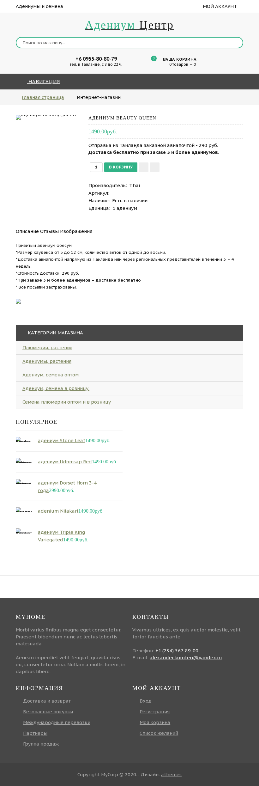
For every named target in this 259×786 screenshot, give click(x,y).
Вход (146, 701)
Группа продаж (41, 744)
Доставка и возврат (47, 701)
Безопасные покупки (48, 712)
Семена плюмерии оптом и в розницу (66, 402)
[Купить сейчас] (155, 167)
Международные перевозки (56, 722)
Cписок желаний (159, 733)
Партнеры (35, 733)
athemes (171, 774)
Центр (129, 25)
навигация (43, 81)
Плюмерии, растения (47, 347)
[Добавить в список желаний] (143, 167)
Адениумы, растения (46, 361)
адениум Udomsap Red (65, 462)
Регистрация (155, 712)
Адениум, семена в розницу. (55, 388)
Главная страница (43, 97)
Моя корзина (155, 722)
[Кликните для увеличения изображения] (46, 117)
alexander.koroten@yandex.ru (186, 658)
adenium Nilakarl (58, 511)
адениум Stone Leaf (61, 440)
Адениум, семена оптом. (51, 375)
